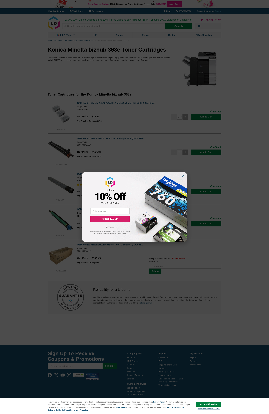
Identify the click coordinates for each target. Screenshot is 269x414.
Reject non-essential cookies (209, 409)
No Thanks (110, 227)
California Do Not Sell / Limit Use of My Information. (68, 410)
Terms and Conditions (175, 407)
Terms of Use (121, 233)
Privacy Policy (159, 402)
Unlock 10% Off (110, 219)
